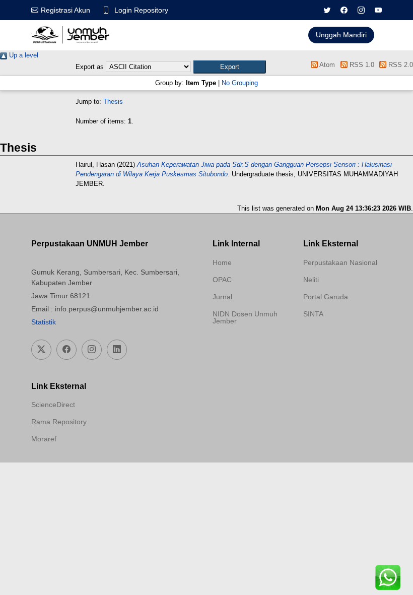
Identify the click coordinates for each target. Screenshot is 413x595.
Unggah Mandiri (341, 35)
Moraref (43, 438)
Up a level (22, 55)
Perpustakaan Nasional (340, 262)
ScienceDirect (53, 404)
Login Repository (141, 10)
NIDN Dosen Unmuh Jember (245, 317)
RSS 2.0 (399, 65)
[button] (229, 67)
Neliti (311, 279)
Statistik (43, 322)
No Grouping (240, 83)
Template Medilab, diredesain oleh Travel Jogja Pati (338, 338)
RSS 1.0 (361, 65)
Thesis (113, 101)
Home (222, 262)
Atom (326, 65)
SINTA (313, 313)
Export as (90, 67)
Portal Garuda (325, 296)
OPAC (222, 279)
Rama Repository (59, 421)
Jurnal (222, 296)
